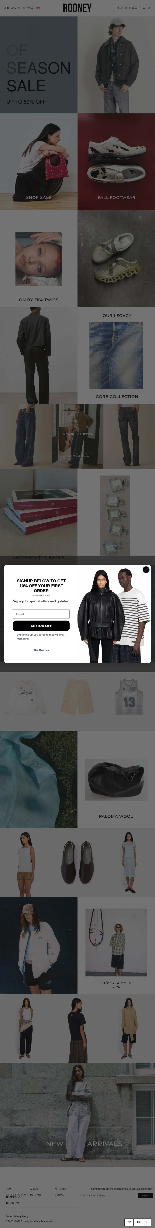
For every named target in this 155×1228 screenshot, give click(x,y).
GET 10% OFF (41, 626)
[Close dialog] (146, 569)
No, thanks (41, 650)
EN (147, 1222)
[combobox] (147, 1222)
